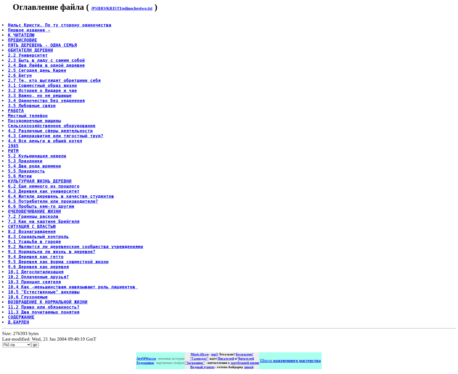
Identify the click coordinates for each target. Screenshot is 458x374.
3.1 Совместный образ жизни (42, 85)
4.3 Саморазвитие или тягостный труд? (55, 135)
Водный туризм (202, 367)
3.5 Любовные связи (32, 105)
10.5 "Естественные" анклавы (44, 291)
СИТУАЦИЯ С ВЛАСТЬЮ (32, 226)
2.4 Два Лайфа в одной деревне (46, 65)
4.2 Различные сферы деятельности (50, 130)
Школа (290, 360)
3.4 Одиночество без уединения (46, 100)
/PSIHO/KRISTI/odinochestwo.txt (121, 8)
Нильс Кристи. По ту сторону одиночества (59, 25)
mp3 (214, 354)
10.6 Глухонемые (28, 297)
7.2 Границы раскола (33, 216)
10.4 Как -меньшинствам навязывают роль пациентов (73, 286)
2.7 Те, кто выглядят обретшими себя (54, 80)
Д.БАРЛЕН (18, 322)
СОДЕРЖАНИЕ (21, 317)
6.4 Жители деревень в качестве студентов (61, 196)
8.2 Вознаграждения (32, 231)
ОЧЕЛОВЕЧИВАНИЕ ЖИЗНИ (34, 211)
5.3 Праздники (25, 161)
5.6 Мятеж (20, 176)
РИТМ (13, 150)
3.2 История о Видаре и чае (42, 90)
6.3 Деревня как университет (44, 191)
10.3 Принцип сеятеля (34, 281)
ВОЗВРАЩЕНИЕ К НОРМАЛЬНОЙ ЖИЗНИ (47, 302)
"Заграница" (195, 363)
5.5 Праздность (26, 171)
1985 (13, 145)
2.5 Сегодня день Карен (37, 70)
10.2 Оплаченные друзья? (38, 276)
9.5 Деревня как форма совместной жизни (58, 261)
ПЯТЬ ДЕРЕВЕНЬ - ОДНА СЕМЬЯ (42, 45)
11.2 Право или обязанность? (44, 307)
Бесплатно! (244, 354)
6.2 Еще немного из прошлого (44, 186)
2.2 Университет (28, 55)
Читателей (245, 358)
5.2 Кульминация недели (37, 156)
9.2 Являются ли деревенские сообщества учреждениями (75, 246)
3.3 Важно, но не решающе (40, 95)
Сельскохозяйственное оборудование (51, 125)
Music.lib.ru (200, 354)
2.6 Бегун (20, 75)
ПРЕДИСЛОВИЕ (22, 40)
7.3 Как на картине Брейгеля (44, 221)
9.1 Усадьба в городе (34, 241)
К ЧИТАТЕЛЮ (21, 35)
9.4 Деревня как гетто (36, 256)
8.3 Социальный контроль (38, 236)
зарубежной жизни (245, 363)
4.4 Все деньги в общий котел (45, 140)
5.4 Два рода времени (34, 166)
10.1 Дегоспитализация (36, 271)
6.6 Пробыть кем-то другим (41, 206)
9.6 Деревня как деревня (38, 266)
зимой (248, 367)
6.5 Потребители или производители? (53, 201)
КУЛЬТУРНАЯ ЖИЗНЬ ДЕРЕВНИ (40, 181)
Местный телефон (28, 115)
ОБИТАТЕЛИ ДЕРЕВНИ (30, 50)
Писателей (226, 358)
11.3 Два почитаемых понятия (44, 312)
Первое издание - (29, 30)
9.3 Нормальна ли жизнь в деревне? (51, 251)
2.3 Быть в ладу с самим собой (46, 60)
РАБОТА (16, 110)
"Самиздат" (199, 358)
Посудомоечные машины (34, 120)
